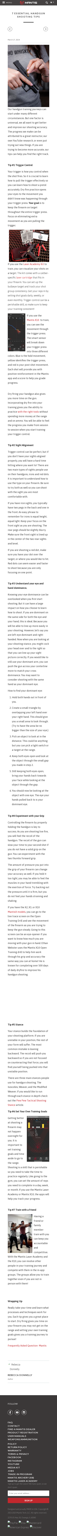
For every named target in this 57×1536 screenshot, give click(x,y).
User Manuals (17, 1436)
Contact (14, 1426)
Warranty (14, 1450)
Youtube (14, 1464)
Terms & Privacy (18, 1454)
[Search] (47, 4)
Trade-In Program (20, 1474)
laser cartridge (24, 277)
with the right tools (28, 411)
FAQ (10, 1422)
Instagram (15, 1460)
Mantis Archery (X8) (21, 1477)
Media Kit (14, 1467)
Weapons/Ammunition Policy (22, 1441)
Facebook (14, 1457)
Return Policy (17, 1447)
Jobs (11, 1470)
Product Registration (23, 1432)
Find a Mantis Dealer (21, 1429)
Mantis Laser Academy (22, 1481)
